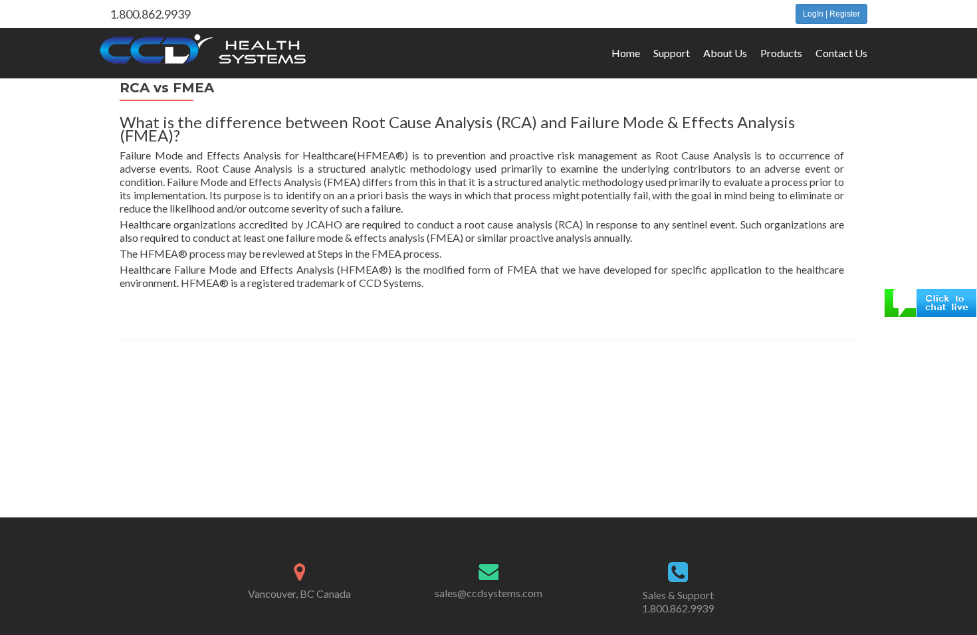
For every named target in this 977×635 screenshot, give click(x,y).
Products (781, 52)
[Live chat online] (930, 301)
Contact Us (841, 52)
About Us (725, 52)
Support (671, 52)
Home (625, 52)
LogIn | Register (831, 14)
